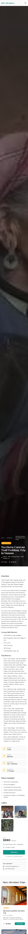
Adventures (10, 537)
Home (2, 537)
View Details (20, 923)
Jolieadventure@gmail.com (12, 866)
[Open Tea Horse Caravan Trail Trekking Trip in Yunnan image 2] (21, 812)
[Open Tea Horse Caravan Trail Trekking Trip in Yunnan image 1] (7, 812)
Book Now (14, 852)
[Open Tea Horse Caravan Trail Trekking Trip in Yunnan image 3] (7, 825)
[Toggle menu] (25, 2)
